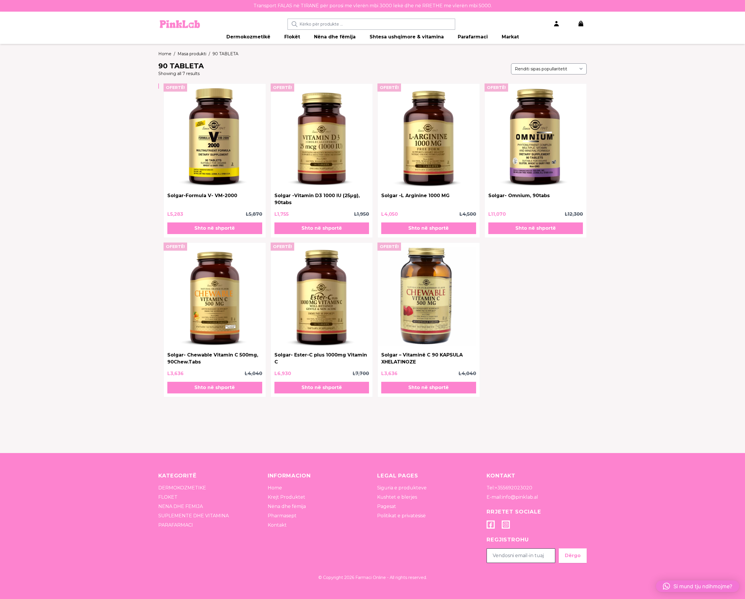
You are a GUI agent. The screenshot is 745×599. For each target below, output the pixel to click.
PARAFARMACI (175, 525)
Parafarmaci (473, 37)
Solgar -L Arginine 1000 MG (415, 195)
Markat (510, 37)
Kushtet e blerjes (397, 497)
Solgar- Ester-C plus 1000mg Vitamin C (320, 358)
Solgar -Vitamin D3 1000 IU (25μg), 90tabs (317, 199)
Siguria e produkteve (402, 488)
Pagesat (386, 506)
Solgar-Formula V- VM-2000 (202, 195)
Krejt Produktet (286, 497)
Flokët (292, 37)
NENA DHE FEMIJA (180, 506)
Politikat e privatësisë (401, 515)
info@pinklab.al (520, 497)
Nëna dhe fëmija (335, 37)
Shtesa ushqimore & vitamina (407, 37)
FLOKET (168, 497)
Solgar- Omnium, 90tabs (519, 195)
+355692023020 (513, 488)
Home (275, 488)
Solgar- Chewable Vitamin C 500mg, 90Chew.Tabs (212, 358)
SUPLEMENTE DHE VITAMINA (193, 515)
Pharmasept (282, 515)
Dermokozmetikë (248, 37)
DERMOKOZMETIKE (182, 488)
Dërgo (573, 555)
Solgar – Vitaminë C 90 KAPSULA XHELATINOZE (422, 358)
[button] (214, 228)
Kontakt (277, 525)
